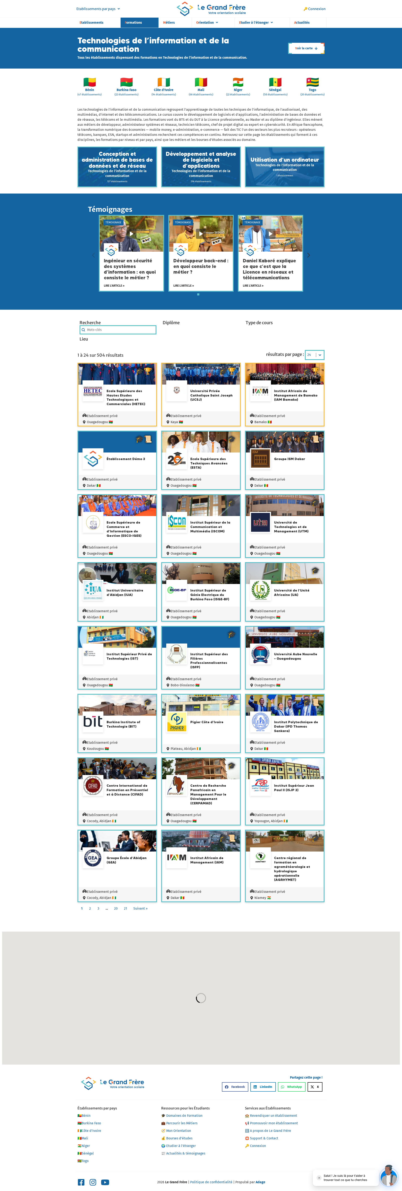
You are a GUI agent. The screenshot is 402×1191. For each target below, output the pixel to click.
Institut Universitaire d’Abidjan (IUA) (125, 592)
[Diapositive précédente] (93, 255)
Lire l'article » (114, 285)
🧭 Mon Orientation (176, 1131)
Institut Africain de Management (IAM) (207, 860)
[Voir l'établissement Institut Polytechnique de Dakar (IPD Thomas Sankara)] (260, 722)
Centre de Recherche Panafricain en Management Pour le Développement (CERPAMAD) (208, 794)
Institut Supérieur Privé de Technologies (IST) (129, 656)
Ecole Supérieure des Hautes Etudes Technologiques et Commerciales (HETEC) (126, 397)
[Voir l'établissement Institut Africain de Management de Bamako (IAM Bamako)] (260, 391)
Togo (83, 1161)
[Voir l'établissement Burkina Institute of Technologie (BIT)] (92, 722)
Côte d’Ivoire (89, 1131)
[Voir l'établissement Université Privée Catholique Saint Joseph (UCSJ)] (176, 391)
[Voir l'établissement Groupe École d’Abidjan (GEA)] (92, 858)
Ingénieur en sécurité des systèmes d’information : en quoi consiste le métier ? (130, 269)
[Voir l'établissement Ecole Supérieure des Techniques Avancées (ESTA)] (176, 459)
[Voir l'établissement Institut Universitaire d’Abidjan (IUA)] (92, 591)
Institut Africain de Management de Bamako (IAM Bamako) (295, 395)
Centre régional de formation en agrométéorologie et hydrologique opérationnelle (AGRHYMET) (292, 869)
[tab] (198, 294)
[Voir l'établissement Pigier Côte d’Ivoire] (176, 722)
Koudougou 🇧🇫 (98, 749)
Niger (83, 1146)
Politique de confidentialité (211, 1182)
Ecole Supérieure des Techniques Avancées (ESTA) (209, 463)
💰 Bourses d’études (176, 1138)
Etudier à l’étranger (254, 23)
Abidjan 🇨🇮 (95, 617)
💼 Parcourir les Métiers (179, 1123)
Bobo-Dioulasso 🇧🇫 (185, 685)
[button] (235, 1087)
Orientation (205, 23)
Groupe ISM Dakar (289, 459)
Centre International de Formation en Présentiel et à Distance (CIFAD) (127, 789)
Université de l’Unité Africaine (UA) (291, 592)
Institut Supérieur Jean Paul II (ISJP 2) (294, 787)
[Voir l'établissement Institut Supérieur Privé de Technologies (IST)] (92, 654)
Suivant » (140, 908)
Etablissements (91, 23)
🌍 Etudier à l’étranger (178, 1146)
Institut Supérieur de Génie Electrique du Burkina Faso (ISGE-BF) (209, 594)
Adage (260, 1182)
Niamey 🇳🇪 (262, 898)
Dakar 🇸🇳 (94, 486)
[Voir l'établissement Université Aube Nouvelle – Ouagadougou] (260, 655)
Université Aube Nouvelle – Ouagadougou (295, 656)
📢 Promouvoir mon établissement (271, 1123)
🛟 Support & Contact (261, 1138)
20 (116, 908)
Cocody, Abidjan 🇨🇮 (101, 821)
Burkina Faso (89, 1123)
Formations (133, 23)
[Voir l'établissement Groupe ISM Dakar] (260, 459)
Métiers (169, 23)
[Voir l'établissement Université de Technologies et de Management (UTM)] (260, 523)
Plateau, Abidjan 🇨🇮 (186, 749)
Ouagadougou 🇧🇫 (100, 422)
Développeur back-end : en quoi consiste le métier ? (200, 266)
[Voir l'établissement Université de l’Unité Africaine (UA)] (260, 591)
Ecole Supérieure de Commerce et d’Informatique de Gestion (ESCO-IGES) (124, 528)
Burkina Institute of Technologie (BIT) (123, 724)
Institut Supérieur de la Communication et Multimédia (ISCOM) (210, 526)
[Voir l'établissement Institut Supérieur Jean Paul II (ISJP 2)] (260, 785)
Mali (82, 1138)
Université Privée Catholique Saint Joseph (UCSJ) (211, 395)
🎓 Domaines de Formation (181, 1116)
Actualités (302, 23)
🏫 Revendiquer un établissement (271, 1116)
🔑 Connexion (314, 9)
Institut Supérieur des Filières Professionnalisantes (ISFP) (209, 660)
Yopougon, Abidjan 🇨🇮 (271, 821)
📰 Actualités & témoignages (183, 1153)
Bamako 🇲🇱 (263, 422)
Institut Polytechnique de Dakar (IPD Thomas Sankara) (296, 726)
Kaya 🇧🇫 (177, 422)
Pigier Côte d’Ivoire (206, 722)
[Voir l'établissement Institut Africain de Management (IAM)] (176, 858)
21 (125, 908)
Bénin (83, 1116)
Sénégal (85, 1153)
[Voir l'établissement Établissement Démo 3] (92, 459)
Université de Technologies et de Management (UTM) (291, 526)
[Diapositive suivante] (309, 255)
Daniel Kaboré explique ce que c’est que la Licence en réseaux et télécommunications (269, 269)
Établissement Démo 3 (126, 459)
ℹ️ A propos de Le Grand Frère (268, 1131)
